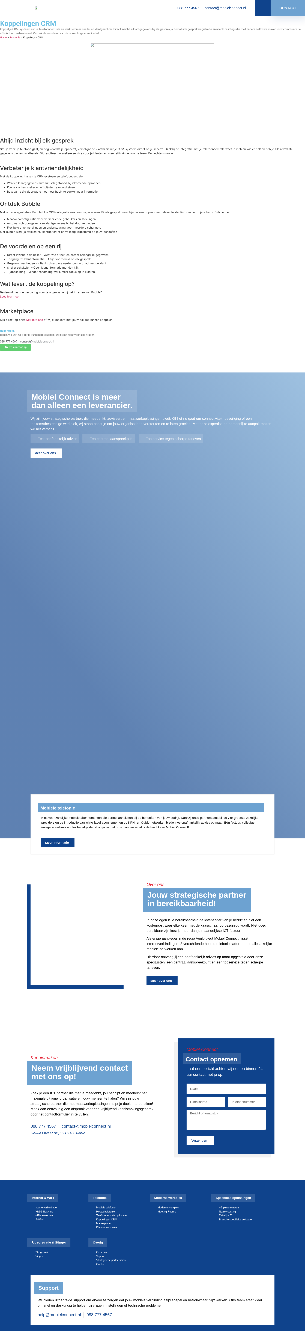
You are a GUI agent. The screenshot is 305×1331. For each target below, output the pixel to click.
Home (3, 37)
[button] (21, 804)
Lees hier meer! (10, 296)
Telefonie (15, 37)
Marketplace (34, 320)
